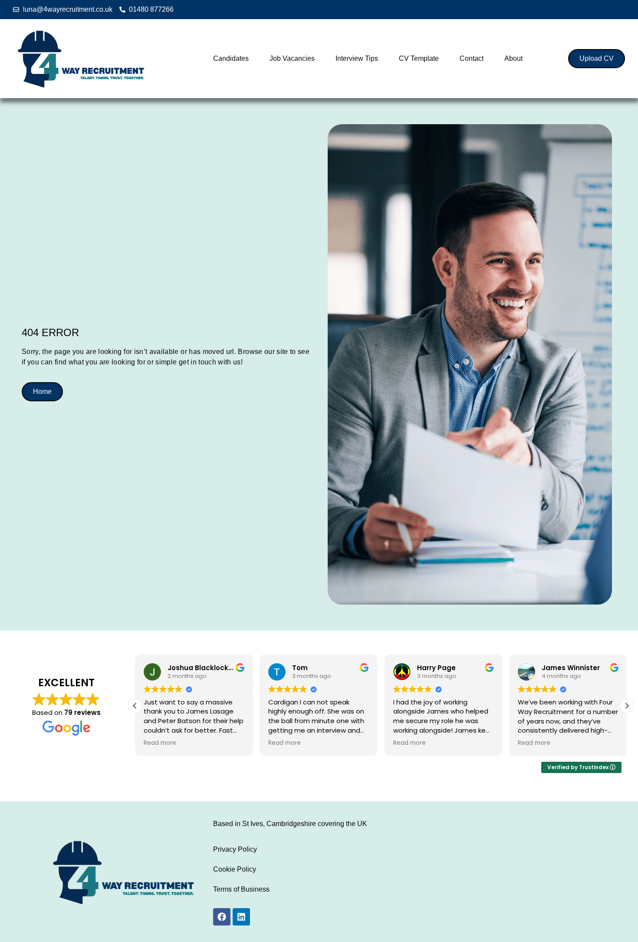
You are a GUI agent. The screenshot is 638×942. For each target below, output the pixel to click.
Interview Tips (356, 58)
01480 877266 (151, 9)
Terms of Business (241, 889)
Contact (471, 58)
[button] (626, 705)
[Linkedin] (241, 916)
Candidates (231, 58)
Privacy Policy (235, 849)
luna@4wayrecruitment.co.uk (67, 9)
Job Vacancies (292, 58)
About (513, 58)
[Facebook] (221, 916)
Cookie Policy (234, 869)
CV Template (419, 58)
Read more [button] (160, 743)
